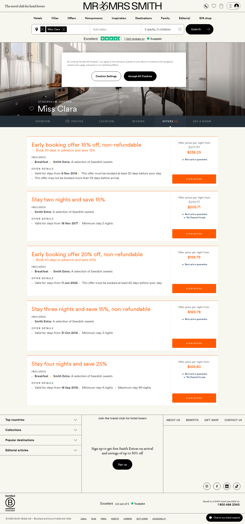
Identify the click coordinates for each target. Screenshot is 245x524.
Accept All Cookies (140, 76)
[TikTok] (236, 486)
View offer (194, 179)
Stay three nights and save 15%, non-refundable (91, 308)
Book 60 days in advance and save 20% (66, 260)
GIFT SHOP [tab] (211, 420)
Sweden (65, 102)
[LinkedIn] (226, 486)
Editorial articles (16, 450)
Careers (127, 518)
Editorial (184, 18)
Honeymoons (94, 18)
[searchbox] (80, 29)
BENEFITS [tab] (192, 420)
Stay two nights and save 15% (68, 199)
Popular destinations (19, 440)
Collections (13, 430)
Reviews (138, 121)
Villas (54, 18)
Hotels (38, 18)
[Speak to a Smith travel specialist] (206, 5)
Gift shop (205, 18)
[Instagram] (207, 486)
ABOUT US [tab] (173, 420)
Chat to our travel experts (227, 517)
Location (106, 121)
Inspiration (119, 18)
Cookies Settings (106, 76)
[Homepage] (122, 6)
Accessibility (159, 518)
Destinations (143, 18)
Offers (72, 18)
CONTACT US (233, 420)
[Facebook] (216, 486)
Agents (115, 518)
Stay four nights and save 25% (69, 363)
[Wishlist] (213, 6)
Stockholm (47, 102)
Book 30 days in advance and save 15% (65, 150)
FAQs (93, 518)
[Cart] (221, 6)
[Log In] (233, 6)
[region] (124, 69)
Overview (42, 121)
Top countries (14, 420)
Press (103, 518)
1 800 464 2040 (229, 505)
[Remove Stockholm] (42, 29)
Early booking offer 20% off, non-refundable (87, 254)
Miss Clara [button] (54, 29)
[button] (206, 6)
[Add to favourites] (31, 108)
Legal (84, 518)
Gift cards (142, 518)
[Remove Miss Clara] (63, 29)
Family (165, 18)
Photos (77, 121)
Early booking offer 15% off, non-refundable (86, 144)
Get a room (202, 121)
